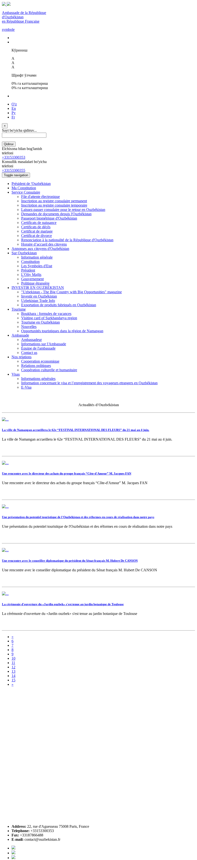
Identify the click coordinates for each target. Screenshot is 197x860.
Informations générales (38, 379)
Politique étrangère (35, 283)
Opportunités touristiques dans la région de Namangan (62, 331)
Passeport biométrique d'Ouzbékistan (49, 218)
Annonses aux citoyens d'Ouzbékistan (40, 249)
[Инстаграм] (13, 858)
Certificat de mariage (37, 231)
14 (13, 676)
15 (13, 680)
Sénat (100, 570)
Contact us (29, 353)
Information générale (37, 257)
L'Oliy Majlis (31, 275)
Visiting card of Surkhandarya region (49, 318)
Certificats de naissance (38, 223)
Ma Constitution (24, 188)
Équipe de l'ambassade (38, 348)
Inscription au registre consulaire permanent (54, 201)
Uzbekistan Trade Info (38, 301)
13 (13, 671)
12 (13, 667)
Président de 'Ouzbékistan (31, 184)
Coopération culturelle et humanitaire (49, 370)
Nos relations (21, 357)
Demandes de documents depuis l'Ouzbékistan (56, 214)
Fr (13, 117)
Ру (14, 113)
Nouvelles (29, 327)
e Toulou (127, 614)
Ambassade (20, 335)
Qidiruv (9, 144)
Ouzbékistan (79, 526)
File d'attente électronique (40, 197)
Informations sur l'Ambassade (43, 344)
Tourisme (19, 309)
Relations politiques (36, 366)
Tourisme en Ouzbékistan (40, 322)
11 (13, 663)
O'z (14, 104)
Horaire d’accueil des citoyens (44, 244)
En (14, 108)
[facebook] (13, 848)
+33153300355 (13, 170)
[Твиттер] (13, 853)
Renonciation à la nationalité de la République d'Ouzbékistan (67, 240)
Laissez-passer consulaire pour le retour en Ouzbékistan (63, 210)
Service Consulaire (26, 192)
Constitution (30, 262)
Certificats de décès (35, 227)
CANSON (149, 570)
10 (13, 658)
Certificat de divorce (36, 236)
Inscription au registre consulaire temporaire (54, 205)
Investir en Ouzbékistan (39, 296)
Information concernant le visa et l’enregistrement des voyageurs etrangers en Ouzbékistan (89, 383)
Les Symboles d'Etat (36, 266)
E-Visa (26, 387)
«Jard (50, 614)
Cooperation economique (40, 361)
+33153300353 (13, 157)
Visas (16, 374)
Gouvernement (32, 279)
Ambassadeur (31, 340)
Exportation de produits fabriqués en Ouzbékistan (58, 305)
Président (28, 270)
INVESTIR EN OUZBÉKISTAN (38, 288)
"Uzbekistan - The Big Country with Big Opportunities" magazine (71, 292)
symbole (8, 29)
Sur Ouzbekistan (24, 253)
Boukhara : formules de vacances (46, 314)
